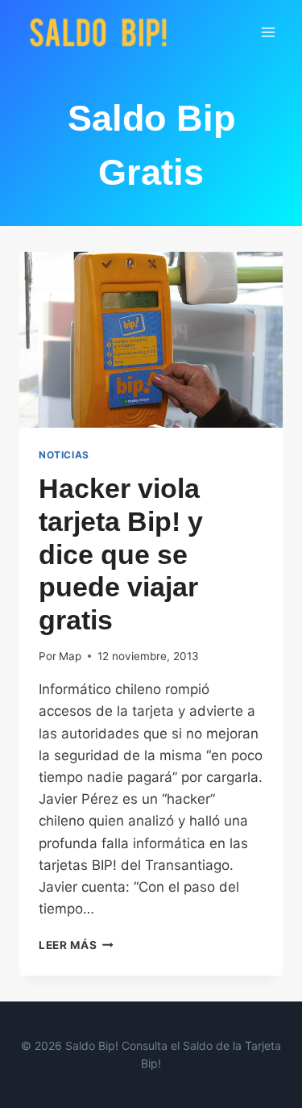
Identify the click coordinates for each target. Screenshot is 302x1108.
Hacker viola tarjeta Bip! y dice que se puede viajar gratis (121, 554)
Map (70, 656)
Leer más (76, 945)
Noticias (64, 455)
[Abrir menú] (268, 31)
